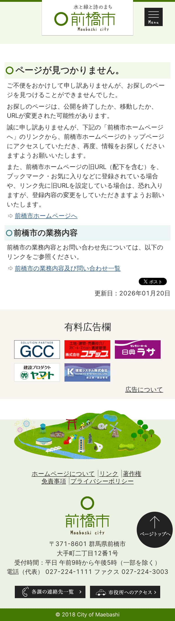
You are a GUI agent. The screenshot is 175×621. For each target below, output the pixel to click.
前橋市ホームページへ (46, 215)
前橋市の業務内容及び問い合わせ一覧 (68, 268)
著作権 (132, 473)
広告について (144, 389)
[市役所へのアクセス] (125, 592)
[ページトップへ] (155, 516)
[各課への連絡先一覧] (50, 592)
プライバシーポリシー (102, 481)
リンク (108, 473)
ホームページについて (63, 473)
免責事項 (53, 481)
